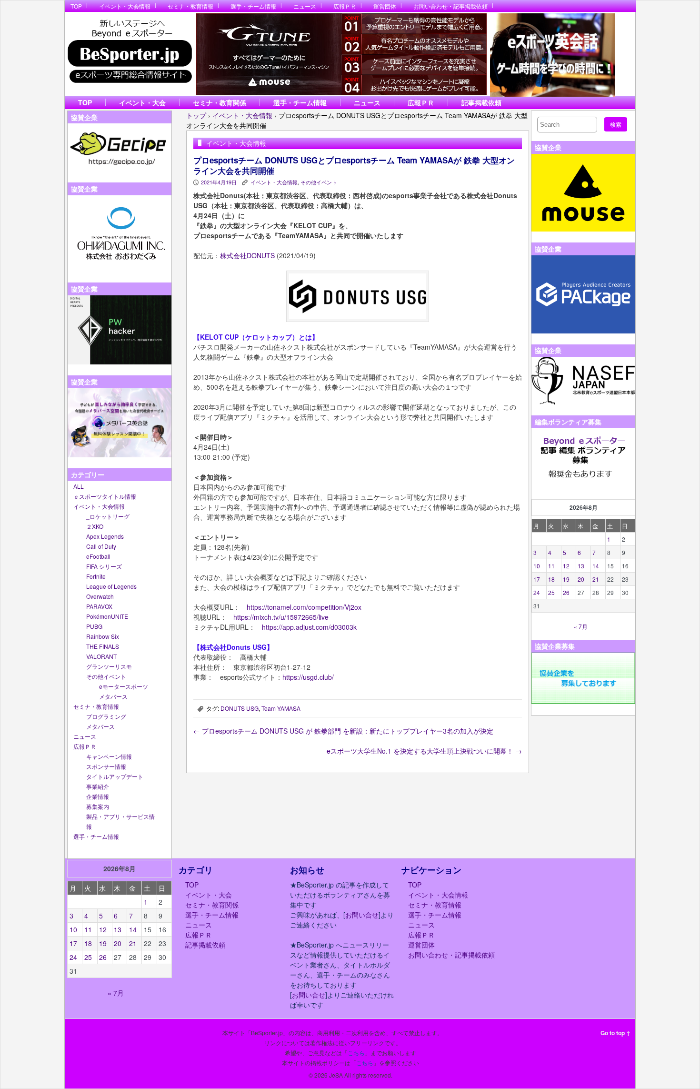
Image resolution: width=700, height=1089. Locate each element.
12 (566, 566)
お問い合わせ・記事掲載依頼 (450, 6)
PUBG (94, 626)
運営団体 (384, 6)
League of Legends (111, 586)
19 (566, 579)
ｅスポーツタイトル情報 (104, 496)
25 (551, 592)
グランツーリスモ (109, 666)
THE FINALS (102, 646)
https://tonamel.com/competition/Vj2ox (304, 607)
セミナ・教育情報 (190, 6)
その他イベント (106, 676)
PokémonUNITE (107, 616)
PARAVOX (99, 606)
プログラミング (106, 716)
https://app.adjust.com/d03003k (309, 627)
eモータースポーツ (123, 686)
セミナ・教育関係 (219, 102)
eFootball (98, 556)
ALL (78, 486)
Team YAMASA (280, 708)
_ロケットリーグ (108, 516)
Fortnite (96, 576)
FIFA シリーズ (104, 566)
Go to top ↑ (615, 1032)
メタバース (113, 696)
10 (536, 566)
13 (581, 566)
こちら (356, 1053)
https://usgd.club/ (308, 677)
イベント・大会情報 (124, 6)
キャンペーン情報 (109, 756)
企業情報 (97, 796)
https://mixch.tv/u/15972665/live (281, 617)
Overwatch (100, 596)
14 (595, 566)
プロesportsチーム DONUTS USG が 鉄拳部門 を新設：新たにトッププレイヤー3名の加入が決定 (343, 731)
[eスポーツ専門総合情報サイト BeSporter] (129, 54)
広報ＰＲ (344, 6)
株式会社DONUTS (247, 255)
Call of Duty (101, 546)
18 (551, 579)
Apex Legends (105, 536)
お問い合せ (362, 914)
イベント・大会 (142, 102)
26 (566, 592)
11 (551, 566)
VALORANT (101, 656)
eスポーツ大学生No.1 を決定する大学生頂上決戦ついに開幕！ (424, 751)
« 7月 (581, 626)
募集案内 (97, 806)
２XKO (94, 526)
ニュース (304, 6)
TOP (76, 6)
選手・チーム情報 (253, 6)
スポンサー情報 (106, 766)
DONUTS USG (239, 708)
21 (595, 579)
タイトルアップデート (114, 776)
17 (536, 579)
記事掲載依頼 (481, 102)
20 (581, 579)
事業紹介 (97, 786)
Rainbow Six (102, 636)
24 (536, 592)
